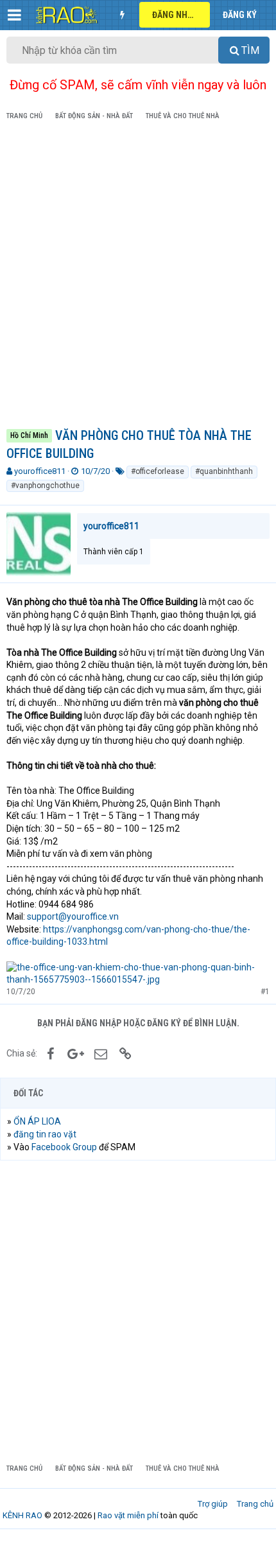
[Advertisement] (138, 277)
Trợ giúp (213, 1504)
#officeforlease (157, 471)
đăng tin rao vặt (44, 1134)
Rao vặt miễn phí (128, 1515)
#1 (265, 991)
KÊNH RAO (22, 1515)
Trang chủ (255, 1504)
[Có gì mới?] (122, 15)
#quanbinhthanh (224, 471)
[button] (14, 15)
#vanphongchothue (45, 485)
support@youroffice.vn (73, 916)
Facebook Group (64, 1147)
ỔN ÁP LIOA (37, 1121)
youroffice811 (39, 471)
